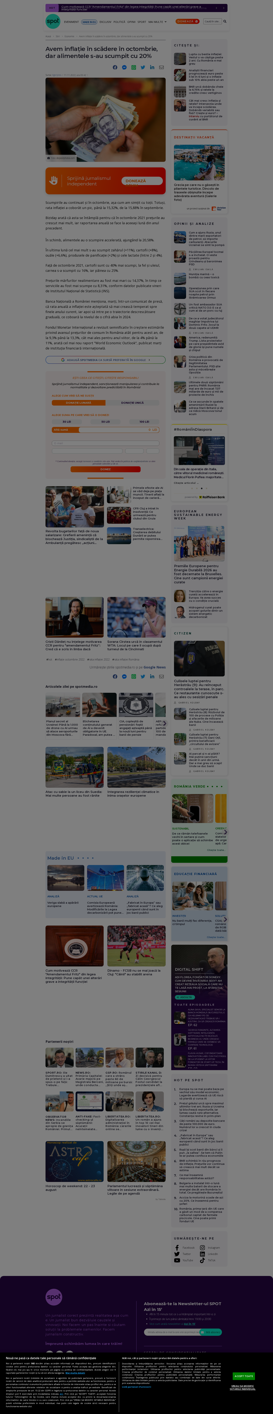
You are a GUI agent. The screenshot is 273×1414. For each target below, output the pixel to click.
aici (61, 1393)
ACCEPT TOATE (244, 1376)
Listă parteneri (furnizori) (136, 1386)
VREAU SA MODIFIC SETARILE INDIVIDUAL (242, 1387)
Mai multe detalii (75, 1372)
